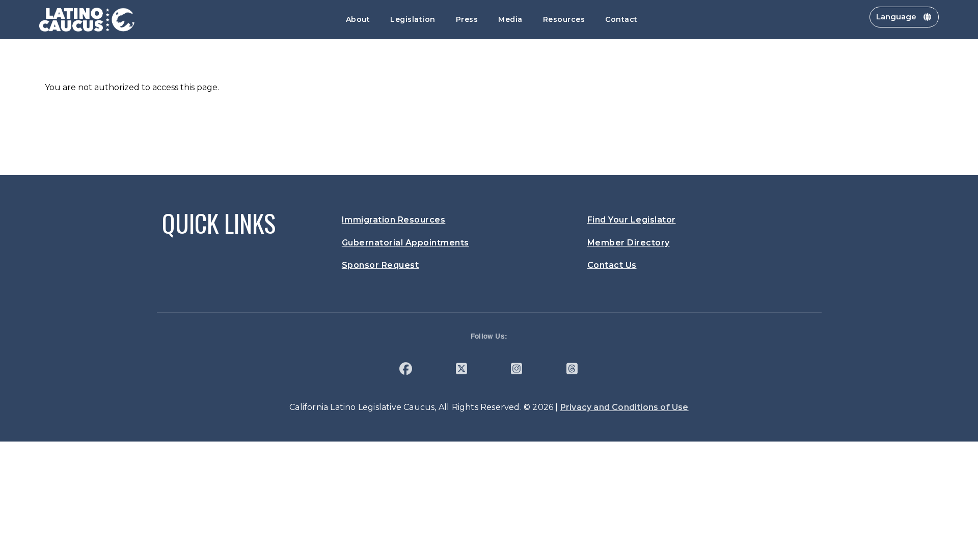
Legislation (413, 19)
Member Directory (628, 243)
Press (467, 19)
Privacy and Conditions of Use (624, 407)
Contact (621, 19)
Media (510, 19)
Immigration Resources (394, 220)
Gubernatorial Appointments (405, 243)
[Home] (87, 20)
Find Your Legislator (631, 220)
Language (896, 16)
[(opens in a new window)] (406, 370)
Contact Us (612, 265)
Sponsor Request (380, 265)
